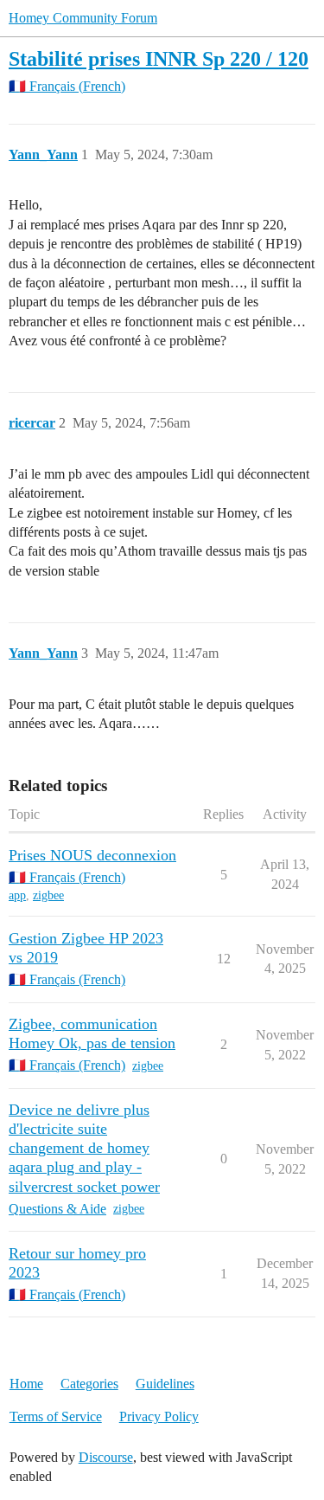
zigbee (48, 895)
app (17, 895)
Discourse (106, 1457)
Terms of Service (56, 1416)
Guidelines (165, 1383)
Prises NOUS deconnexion (92, 855)
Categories (89, 1383)
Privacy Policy (159, 1416)
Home (26, 1383)
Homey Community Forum (83, 17)
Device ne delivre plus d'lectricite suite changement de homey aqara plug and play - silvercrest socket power (84, 1147)
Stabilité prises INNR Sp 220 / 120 (158, 58)
